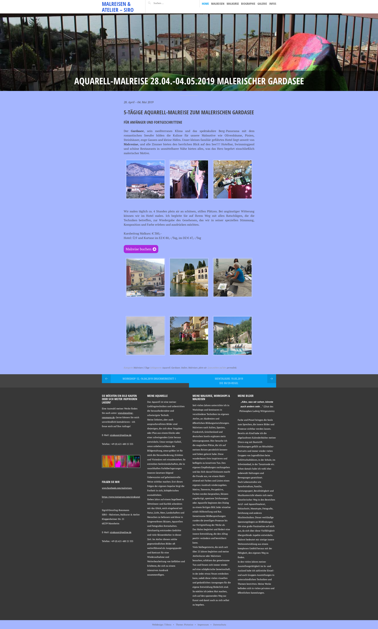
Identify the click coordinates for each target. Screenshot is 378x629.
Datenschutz (219, 624)
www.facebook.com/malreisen (117, 487)
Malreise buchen (138, 249)
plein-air (203, 367)
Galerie (262, 4)
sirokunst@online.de (120, 435)
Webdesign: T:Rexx (161, 624)
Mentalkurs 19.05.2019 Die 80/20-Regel (229, 381)
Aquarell (166, 367)
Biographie (248, 4)
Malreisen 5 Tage (141, 367)
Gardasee (175, 367)
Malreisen (217, 4)
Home (205, 4)
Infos (272, 4)
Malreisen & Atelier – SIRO (118, 6)
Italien (184, 367)
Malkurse (233, 4)
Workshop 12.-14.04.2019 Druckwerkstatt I (149, 379)
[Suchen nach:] (166, 3)
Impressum (203, 624)
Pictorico (188, 624)
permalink (231, 367)
